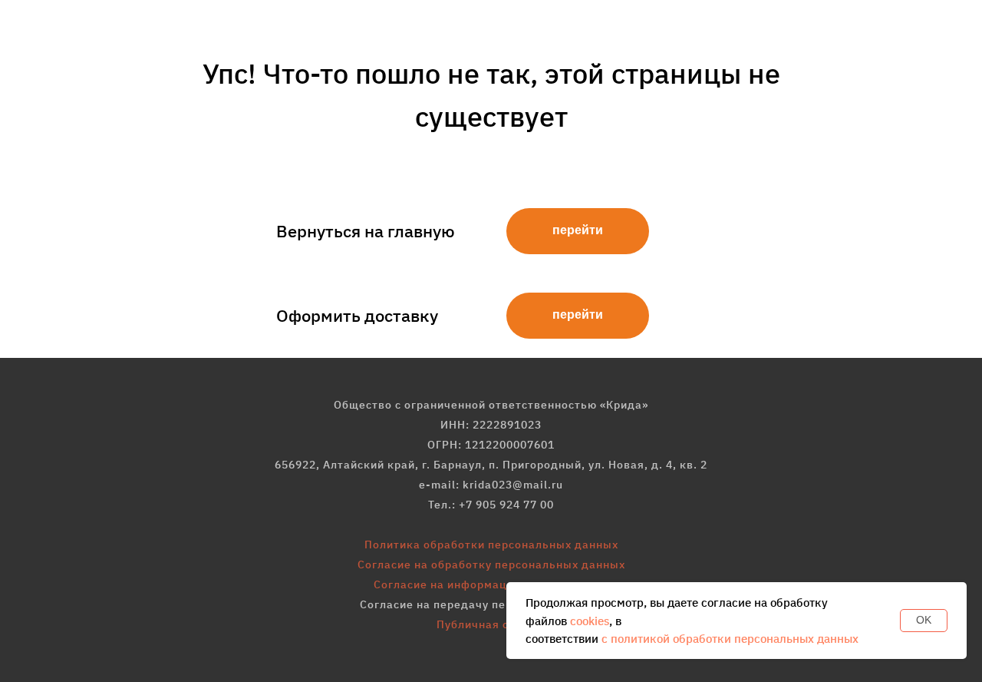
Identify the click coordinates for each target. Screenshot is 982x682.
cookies (589, 621)
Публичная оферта (491, 624)
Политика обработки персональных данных (491, 544)
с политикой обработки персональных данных (729, 638)
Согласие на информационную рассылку (491, 584)
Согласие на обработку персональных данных (491, 564)
